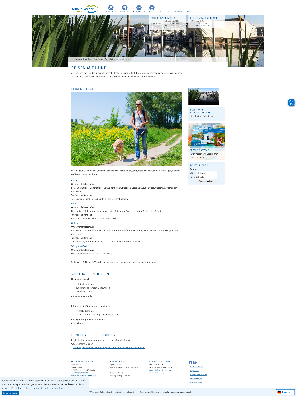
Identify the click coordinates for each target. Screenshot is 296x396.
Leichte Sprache (196, 379)
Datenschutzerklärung (198, 375)
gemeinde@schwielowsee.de (160, 370)
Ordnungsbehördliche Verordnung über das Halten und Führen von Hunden (109, 347)
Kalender (179, 12)
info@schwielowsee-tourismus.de (84, 376)
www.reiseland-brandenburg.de (180, 392)
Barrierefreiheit (196, 383)
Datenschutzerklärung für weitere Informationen (41, 388)
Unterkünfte (111, 12)
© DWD (166, 27)
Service (190, 12)
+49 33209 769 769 (203, 25)
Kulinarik (124, 12)
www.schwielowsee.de (157, 373)
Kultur (152, 12)
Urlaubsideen (139, 12)
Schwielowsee (165, 12)
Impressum (194, 371)
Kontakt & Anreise (197, 367)
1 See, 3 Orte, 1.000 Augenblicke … (201, 111)
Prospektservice (199, 150)
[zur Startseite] (83, 9)
